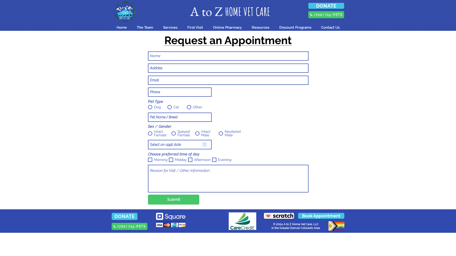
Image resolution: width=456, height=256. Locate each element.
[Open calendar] (204, 144)
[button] (195, 28)
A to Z (207, 11)
